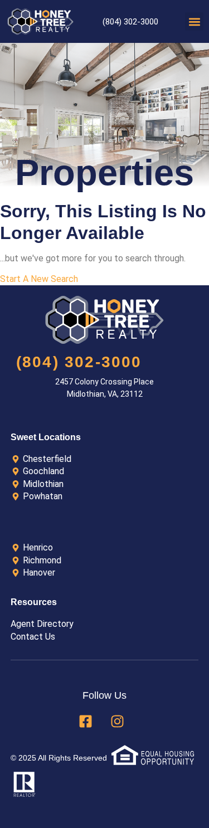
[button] (194, 21)
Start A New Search (39, 279)
